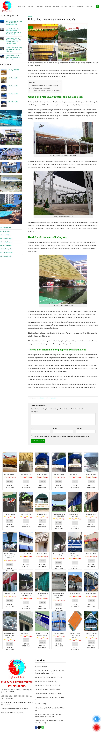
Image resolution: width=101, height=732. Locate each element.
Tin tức (71, 6)
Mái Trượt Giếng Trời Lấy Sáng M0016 (58, 595)
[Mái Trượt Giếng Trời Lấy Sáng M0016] (59, 581)
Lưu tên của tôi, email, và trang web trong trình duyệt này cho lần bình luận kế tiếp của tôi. (61, 436)
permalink (53, 398)
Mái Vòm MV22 (91, 593)
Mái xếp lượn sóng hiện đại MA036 (59, 515)
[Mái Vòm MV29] (26, 502)
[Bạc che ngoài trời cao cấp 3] (42, 581)
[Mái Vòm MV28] (42, 502)
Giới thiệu (80, 6)
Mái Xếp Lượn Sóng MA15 (75, 555)
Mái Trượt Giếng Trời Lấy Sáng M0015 (9, 635)
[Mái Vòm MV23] (10, 581)
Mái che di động (5, 231)
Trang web (79, 428)
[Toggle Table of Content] (58, 82)
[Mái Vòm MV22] (91, 581)
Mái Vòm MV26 (26, 554)
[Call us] (42, 727)
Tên (32, 428)
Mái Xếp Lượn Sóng (6, 252)
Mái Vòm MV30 (10, 514)
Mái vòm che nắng (6, 245)
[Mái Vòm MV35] (26, 462)
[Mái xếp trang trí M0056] (91, 621)
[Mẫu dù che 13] (75, 581)
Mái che (48, 6)
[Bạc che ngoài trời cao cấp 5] (75, 502)
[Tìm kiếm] (97, 6)
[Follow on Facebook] (36, 727)
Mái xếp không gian (6, 249)
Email (55, 428)
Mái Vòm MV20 (59, 633)
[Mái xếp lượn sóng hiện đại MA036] (59, 502)
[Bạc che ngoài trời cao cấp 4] (59, 542)
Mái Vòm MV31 (91, 474)
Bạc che (56, 6)
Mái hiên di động (5, 235)
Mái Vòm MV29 (26, 514)
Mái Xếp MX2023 (9, 474)
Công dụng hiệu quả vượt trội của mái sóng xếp (44, 85)
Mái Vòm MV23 (10, 593)
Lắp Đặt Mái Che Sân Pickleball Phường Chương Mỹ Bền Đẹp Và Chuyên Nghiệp (13, 31)
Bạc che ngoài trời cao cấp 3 (42, 594)
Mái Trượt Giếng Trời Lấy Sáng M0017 (9, 556)
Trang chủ (21, 6)
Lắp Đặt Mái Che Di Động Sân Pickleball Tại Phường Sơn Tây (14, 22)
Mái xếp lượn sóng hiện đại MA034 (42, 634)
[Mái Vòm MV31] (91, 462)
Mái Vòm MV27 (91, 514)
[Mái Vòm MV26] (26, 542)
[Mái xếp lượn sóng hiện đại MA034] (42, 621)
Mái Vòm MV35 (26, 474)
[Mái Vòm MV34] (42, 462)
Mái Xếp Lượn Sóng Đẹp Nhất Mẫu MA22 (75, 635)
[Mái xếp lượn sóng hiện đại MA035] (26, 581)
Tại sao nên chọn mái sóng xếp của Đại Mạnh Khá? (45, 90)
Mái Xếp (30, 6)
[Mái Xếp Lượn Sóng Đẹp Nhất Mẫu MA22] (75, 621)
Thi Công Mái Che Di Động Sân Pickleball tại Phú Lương (13, 57)
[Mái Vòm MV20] (59, 621)
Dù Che (64, 6)
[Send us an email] (39, 727)
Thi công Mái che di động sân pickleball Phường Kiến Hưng (14, 49)
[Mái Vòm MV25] (42, 542)
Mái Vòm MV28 (42, 514)
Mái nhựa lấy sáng (6, 238)
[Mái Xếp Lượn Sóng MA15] (75, 542)
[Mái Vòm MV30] (10, 502)
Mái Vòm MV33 (59, 474)
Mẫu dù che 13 (75, 593)
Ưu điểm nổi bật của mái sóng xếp (40, 88)
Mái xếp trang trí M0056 (91, 634)
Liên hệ (89, 6)
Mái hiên (40, 6)
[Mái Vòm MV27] (91, 502)
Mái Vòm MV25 (42, 554)
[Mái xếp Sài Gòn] (7, 6)
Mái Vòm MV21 (26, 633)
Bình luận (34, 411)
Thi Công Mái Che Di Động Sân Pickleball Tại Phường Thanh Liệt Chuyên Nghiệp (13, 40)
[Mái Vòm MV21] (26, 621)
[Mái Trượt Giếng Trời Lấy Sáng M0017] (10, 542)
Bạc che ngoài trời (5, 227)
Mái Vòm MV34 (42, 474)
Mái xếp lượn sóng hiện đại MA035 (26, 594)
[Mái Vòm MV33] (59, 462)
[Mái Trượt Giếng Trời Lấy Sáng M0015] (10, 621)
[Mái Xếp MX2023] (10, 462)
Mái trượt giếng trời (6, 242)
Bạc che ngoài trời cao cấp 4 (59, 555)
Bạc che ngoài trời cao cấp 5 (75, 515)
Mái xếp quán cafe (6, 256)
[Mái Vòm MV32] (75, 462)
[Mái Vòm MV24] (91, 542)
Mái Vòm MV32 (75, 474)
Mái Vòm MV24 (91, 554)
